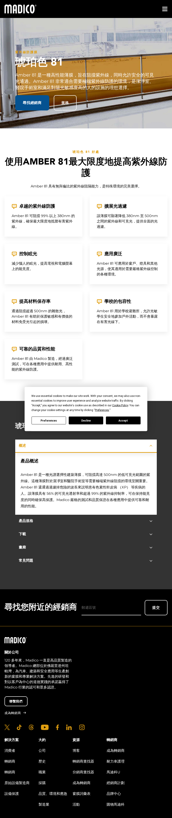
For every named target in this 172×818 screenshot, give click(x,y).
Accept (123, 420)
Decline (86, 420)
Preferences (49, 420)
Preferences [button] (102, 410)
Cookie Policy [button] (120, 405)
